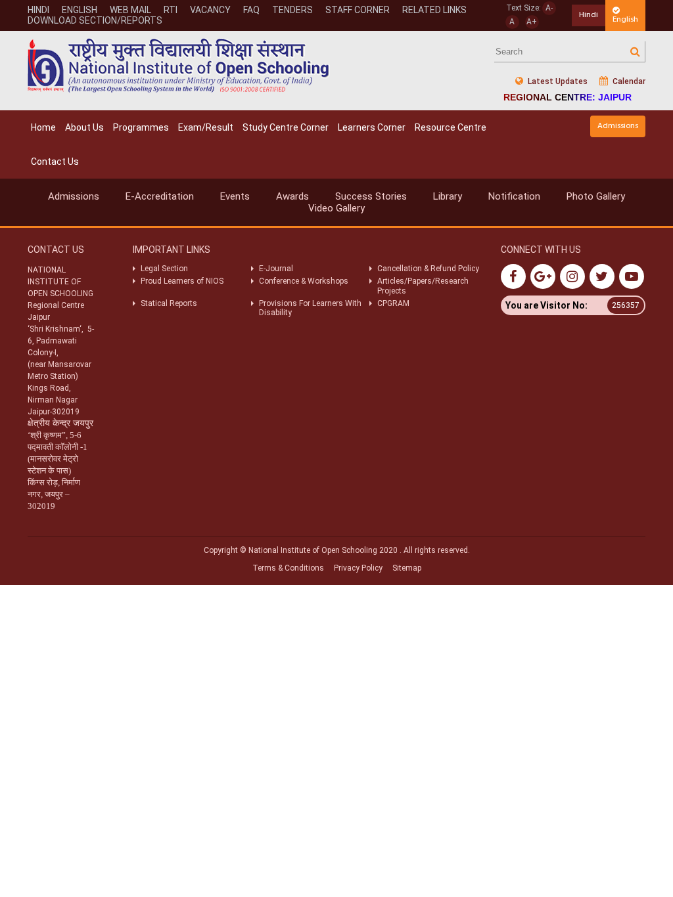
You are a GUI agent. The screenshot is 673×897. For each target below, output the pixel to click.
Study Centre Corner (286, 127)
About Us (84, 127)
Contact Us (55, 161)
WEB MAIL (130, 10)
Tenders (292, 10)
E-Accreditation (160, 196)
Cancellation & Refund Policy (428, 268)
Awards (292, 196)
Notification (514, 196)
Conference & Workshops (303, 281)
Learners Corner (372, 127)
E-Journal (276, 268)
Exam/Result (205, 127)
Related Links (434, 10)
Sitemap (406, 568)
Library (447, 196)
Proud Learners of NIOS (182, 281)
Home (43, 127)
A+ (531, 21)
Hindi (588, 15)
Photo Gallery (596, 196)
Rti (170, 10)
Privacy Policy (358, 568)
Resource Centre (450, 127)
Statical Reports (169, 303)
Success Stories (371, 196)
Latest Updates (557, 81)
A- (549, 7)
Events (235, 196)
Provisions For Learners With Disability (310, 308)
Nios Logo (179, 65)
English (625, 19)
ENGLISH (79, 10)
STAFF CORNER (357, 10)
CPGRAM (394, 303)
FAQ (251, 10)
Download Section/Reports (95, 20)
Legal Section (164, 268)
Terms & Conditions (288, 568)
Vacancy (210, 10)
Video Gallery (336, 208)
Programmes (141, 127)
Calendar (628, 81)
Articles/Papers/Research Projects (423, 285)
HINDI (38, 10)
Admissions (617, 125)
